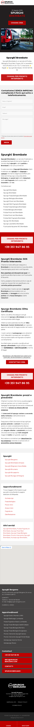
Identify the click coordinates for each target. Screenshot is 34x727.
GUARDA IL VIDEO (8, 605)
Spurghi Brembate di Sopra (14, 463)
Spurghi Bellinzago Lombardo (13, 618)
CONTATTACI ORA (17, 362)
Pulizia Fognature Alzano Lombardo (15, 621)
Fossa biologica (10, 501)
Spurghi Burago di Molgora (14, 476)
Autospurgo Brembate (19, 537)
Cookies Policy (17, 705)
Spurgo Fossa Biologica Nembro (14, 628)
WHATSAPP (25, 725)
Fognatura (8, 511)
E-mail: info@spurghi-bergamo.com (13, 602)
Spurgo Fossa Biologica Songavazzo (15, 631)
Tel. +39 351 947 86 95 (17, 695)
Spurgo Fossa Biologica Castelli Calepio (16, 625)
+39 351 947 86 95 (12, 655)
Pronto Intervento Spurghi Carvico (15, 634)
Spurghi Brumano (11, 469)
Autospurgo (9, 498)
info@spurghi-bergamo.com (11, 660)
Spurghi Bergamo (11, 459)
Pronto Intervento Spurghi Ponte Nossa (17, 637)
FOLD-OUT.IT (19, 717)
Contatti (9, 666)
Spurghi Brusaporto (12, 472)
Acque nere (9, 508)
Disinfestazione (10, 514)
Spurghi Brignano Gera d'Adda (15, 466)
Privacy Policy (22, 702)
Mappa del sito (11, 702)
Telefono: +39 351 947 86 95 (11, 600)
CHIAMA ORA (17, 23)
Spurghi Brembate (9, 529)
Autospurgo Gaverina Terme (13, 640)
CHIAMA (8, 725)
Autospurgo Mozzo (10, 643)
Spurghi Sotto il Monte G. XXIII (13, 615)
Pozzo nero (9, 505)
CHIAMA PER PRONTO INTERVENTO (17, 77)
